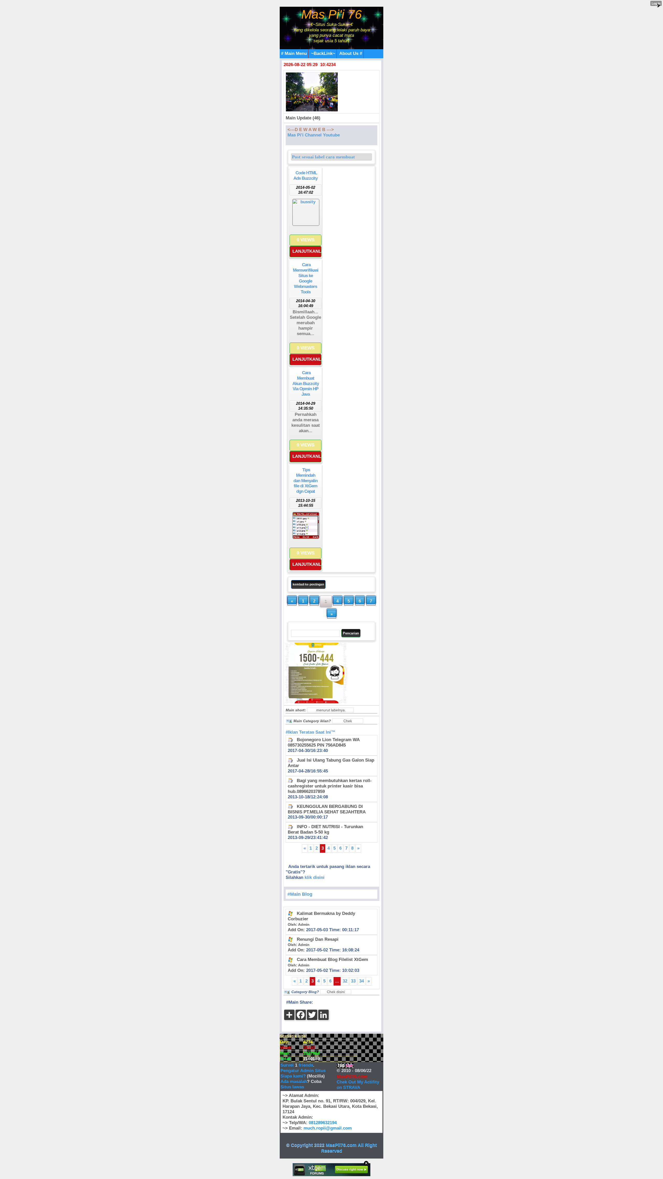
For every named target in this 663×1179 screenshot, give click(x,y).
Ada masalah (293, 1081)
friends (306, 1065)
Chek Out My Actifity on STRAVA (358, 1085)
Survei (287, 1065)
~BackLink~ (323, 53)
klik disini (315, 877)
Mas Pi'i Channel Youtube (313, 135)
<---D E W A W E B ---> (310, 129)
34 (361, 981)
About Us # (350, 53)
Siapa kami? (293, 1076)
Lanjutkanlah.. (306, 251)
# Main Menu (294, 53)
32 (345, 981)
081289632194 (323, 1122)
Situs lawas (292, 1086)
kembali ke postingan (308, 584)
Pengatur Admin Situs (303, 1070)
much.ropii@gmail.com (328, 1128)
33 (353, 981)
